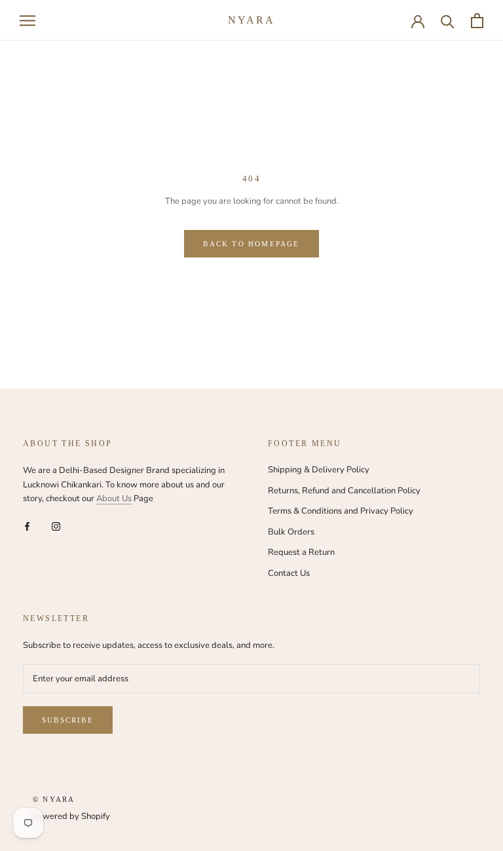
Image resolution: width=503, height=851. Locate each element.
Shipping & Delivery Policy (318, 470)
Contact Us (289, 573)
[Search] (448, 21)
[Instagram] (56, 526)
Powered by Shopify (71, 816)
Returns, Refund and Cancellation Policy (344, 491)
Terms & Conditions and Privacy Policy (340, 511)
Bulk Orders (291, 532)
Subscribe (68, 720)
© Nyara (54, 799)
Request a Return (301, 552)
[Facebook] (27, 526)
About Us (114, 498)
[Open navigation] (27, 20)
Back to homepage (251, 244)
